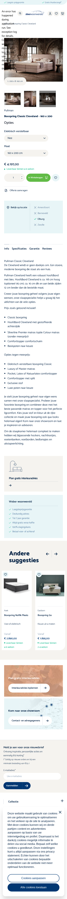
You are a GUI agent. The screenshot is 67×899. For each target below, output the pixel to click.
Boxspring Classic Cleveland (24, 23)
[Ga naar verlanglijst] (56, 13)
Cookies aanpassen (33, 878)
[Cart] (62, 13)
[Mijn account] (50, 13)
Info (6, 248)
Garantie (34, 248)
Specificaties (19, 248)
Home (6, 23)
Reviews (47, 248)
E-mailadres (9, 770)
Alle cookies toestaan (33, 887)
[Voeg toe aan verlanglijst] (55, 177)
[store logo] (33, 13)
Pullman (8, 110)
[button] (48, 554)
